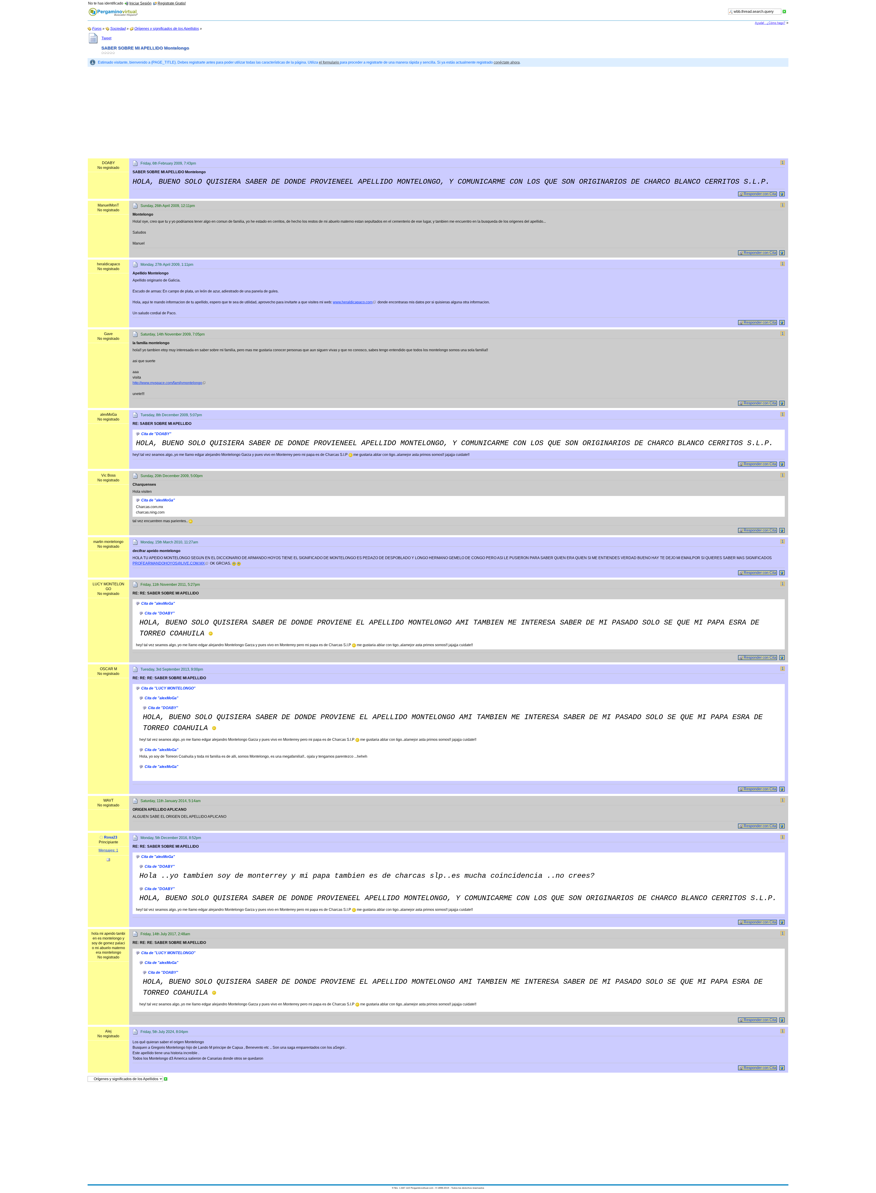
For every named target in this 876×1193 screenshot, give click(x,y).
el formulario (329, 62)
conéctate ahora (507, 62)
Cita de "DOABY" (156, 434)
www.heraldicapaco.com (353, 302)
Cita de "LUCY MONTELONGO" (168, 688)
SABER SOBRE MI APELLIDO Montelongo (145, 48)
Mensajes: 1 (108, 850)
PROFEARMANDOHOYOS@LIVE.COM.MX (169, 563)
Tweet (106, 38)
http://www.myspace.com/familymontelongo (167, 383)
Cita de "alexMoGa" (158, 500)
